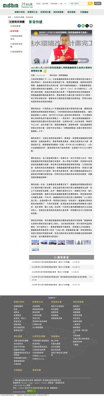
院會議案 (54, 309)
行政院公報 (37, 324)
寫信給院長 (18, 344)
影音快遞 (29, 17)
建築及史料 (18, 330)
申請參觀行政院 (20, 358)
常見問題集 (53, 3)
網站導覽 (45, 3)
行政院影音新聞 (16, 45)
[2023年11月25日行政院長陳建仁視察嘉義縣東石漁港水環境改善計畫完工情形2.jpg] (35, 242)
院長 (15, 309)
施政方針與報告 (57, 306)
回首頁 (38, 3)
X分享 (87, 26)
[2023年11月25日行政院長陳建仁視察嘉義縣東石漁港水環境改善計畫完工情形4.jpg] (61, 242)
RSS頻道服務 (37, 327)
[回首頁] (18, 5)
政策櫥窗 (54, 315)
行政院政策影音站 (16, 37)
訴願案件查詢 (19, 350)
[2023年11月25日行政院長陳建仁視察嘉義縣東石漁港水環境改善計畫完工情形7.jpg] (78, 242)
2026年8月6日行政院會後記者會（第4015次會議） (55, 272)
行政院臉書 (15, 26)
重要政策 (54, 312)
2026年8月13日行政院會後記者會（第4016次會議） (56, 267)
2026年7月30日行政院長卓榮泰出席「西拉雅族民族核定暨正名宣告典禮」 (62, 278)
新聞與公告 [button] (33, 12)
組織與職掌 (18, 306)
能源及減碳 (77, 321)
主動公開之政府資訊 (81, 339)
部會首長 (17, 321)
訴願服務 (76, 312)
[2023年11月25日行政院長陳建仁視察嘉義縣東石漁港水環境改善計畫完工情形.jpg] (44, 242)
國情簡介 (76, 306)
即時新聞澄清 (37, 309)
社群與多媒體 (19, 17)
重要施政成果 (56, 318)
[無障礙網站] (31, 391)
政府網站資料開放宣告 (52, 380)
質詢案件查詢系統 (39, 321)
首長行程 (36, 318)
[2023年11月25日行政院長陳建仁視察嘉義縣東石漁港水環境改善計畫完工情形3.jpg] (52, 242)
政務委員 (17, 315)
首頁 (9, 17)
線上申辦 (54, 341)
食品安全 (76, 318)
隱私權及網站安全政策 (24, 380)
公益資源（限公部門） (80, 331)
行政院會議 (37, 315)
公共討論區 (55, 347)
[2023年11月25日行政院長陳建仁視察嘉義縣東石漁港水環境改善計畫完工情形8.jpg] (35, 248)
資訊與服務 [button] (58, 12)
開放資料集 (77, 342)
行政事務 (76, 336)
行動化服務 (55, 344)
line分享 (83, 26)
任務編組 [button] (84, 12)
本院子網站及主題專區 (59, 354)
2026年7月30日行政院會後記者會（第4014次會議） (56, 285)
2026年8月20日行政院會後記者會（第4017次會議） (56, 262)
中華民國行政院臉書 (40, 341)
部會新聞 (36, 312)
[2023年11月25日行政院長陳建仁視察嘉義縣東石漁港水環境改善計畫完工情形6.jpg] (87, 242)
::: (33, 3)
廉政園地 (76, 327)
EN (65, 3)
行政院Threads (38, 359)
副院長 (16, 312)
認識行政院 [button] (20, 12)
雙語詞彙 (36, 370)
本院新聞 (36, 306)
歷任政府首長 (19, 327)
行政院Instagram (39, 356)
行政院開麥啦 (16, 52)
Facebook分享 (79, 26)
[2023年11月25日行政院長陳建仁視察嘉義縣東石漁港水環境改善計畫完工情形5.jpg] (70, 242)
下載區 (76, 345)
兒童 (61, 3)
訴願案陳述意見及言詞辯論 (22, 354)
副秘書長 (17, 324)
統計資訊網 (55, 350)
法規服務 (76, 309)
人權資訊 (76, 324)
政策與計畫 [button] (45, 12)
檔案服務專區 (19, 361)
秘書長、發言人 (20, 318)
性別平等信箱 (19, 347)
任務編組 (18, 370)
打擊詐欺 (17, 364)
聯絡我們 (38, 380)
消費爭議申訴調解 (21, 341)
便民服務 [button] (71, 12)
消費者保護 (77, 315)
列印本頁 (91, 26)
